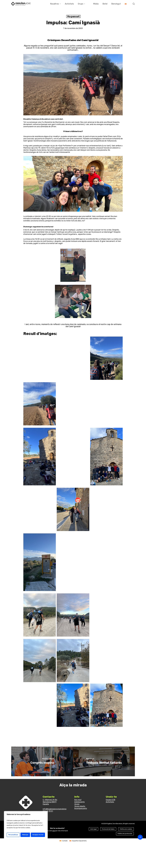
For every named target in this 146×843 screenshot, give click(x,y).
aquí (53, 831)
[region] (26, 825)
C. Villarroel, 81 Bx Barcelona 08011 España (50, 802)
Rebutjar (25, 835)
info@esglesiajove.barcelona (54, 809)
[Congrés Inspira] (42, 761)
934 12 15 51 (48, 811)
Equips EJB (110, 800)
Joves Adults (79, 806)
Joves (76, 804)
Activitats (110, 802)
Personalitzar (13, 835)
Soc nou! (77, 800)
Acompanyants (80, 808)
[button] (93, 829)
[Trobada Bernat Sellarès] (104, 761)
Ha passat (73, 16)
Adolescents (79, 802)
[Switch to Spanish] (126, 4)
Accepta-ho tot (37, 835)
